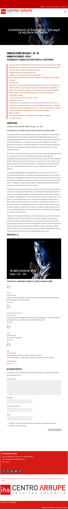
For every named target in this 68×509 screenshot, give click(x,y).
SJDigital (13, 502)
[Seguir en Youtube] (16, 471)
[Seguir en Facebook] (3, 471)
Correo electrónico (13, 406)
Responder (10, 302)
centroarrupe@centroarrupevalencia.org (13, 459)
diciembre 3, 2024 (11, 295)
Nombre (10, 398)
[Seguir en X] (7, 471)
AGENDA (42, 7)
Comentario (11, 379)
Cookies (65, 507)
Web (8, 415)
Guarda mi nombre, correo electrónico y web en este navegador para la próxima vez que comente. (32, 424)
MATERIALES (57, 7)
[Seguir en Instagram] (11, 471)
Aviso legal (58, 507)
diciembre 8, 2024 (11, 315)
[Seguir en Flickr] (20, 471)
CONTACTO (64, 7)
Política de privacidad (48, 507)
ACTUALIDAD (49, 7)
